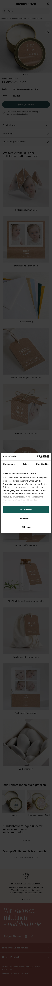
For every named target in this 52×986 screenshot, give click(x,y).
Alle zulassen (26, 509)
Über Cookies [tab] (42, 464)
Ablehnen (26, 527)
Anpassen (24, 518)
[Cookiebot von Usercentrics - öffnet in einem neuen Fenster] (37, 456)
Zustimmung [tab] (9, 464)
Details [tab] (26, 464)
